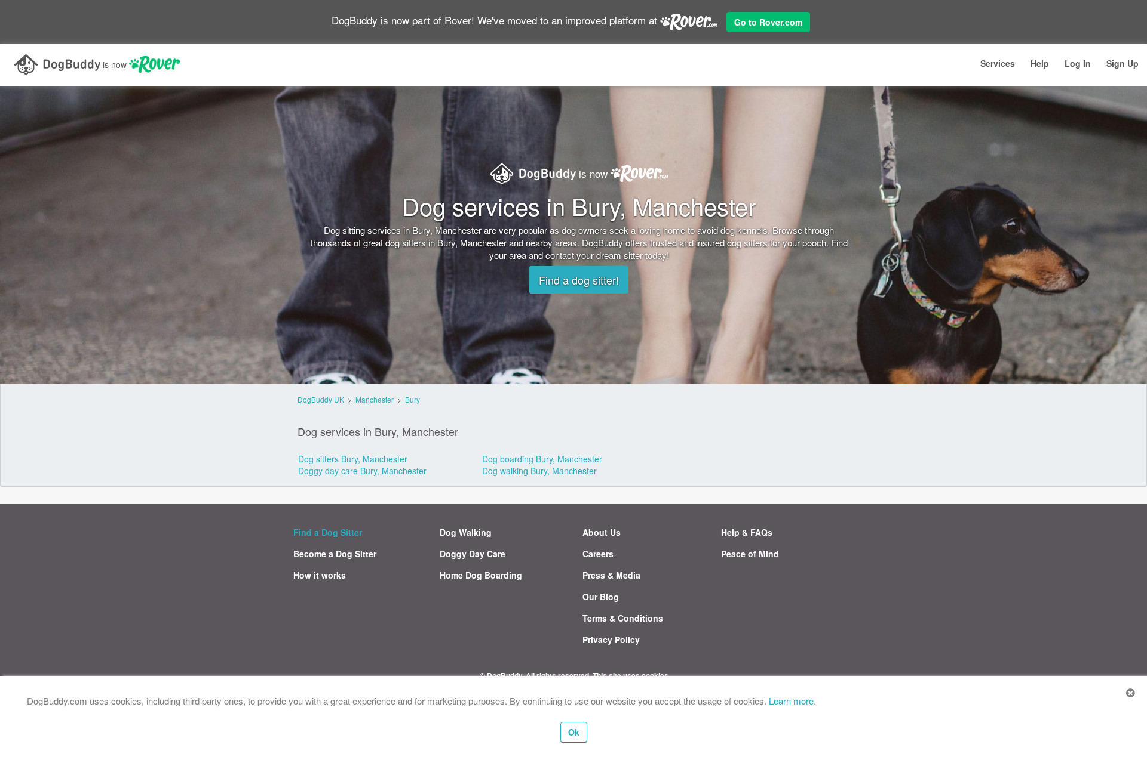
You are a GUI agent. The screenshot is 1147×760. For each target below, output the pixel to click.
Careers (598, 554)
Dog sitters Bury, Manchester (352, 459)
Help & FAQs (746, 532)
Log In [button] (1078, 63)
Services (997, 63)
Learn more (791, 700)
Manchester (374, 399)
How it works (319, 575)
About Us (601, 532)
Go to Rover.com (768, 22)
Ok (573, 732)
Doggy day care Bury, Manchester (362, 471)
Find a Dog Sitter (327, 532)
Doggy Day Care (472, 554)
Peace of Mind (750, 554)
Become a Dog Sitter (334, 554)
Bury (412, 399)
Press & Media (611, 575)
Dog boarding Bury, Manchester (542, 459)
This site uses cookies (630, 675)
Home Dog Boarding (481, 575)
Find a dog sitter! (579, 280)
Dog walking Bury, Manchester (539, 471)
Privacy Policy (611, 639)
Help (1040, 63)
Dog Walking (466, 532)
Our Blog (600, 597)
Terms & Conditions (622, 618)
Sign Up (1122, 63)
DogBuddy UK (321, 399)
